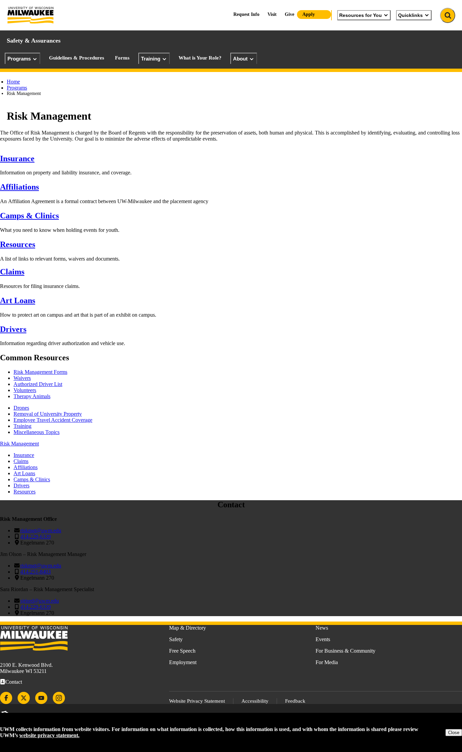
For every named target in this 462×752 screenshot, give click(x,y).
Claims (12, 271)
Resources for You (360, 15)
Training (150, 59)
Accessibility (255, 701)
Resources (17, 244)
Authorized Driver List (38, 384)
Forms (122, 57)
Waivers (22, 378)
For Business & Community (345, 651)
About (240, 59)
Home (13, 81)
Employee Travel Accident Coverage (53, 420)
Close (453, 732)
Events (323, 639)
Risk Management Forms (40, 372)
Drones (21, 408)
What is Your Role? (200, 57)
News (322, 628)
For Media (327, 662)
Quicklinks (410, 15)
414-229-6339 (35, 536)
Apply (308, 14)
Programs (19, 59)
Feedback (295, 701)
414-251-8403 (35, 572)
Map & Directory (187, 628)
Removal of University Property (48, 414)
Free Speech (182, 651)
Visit (272, 14)
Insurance (17, 158)
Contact (13, 682)
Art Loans (17, 300)
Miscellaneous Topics (37, 432)
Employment (183, 662)
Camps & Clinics (29, 215)
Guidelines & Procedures (76, 57)
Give (289, 14)
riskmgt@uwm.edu (40, 530)
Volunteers (25, 390)
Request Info (246, 14)
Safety (176, 639)
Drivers (13, 329)
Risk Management (19, 443)
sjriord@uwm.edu (39, 601)
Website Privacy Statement (197, 701)
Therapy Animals (32, 396)
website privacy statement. (49, 735)
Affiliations (19, 187)
